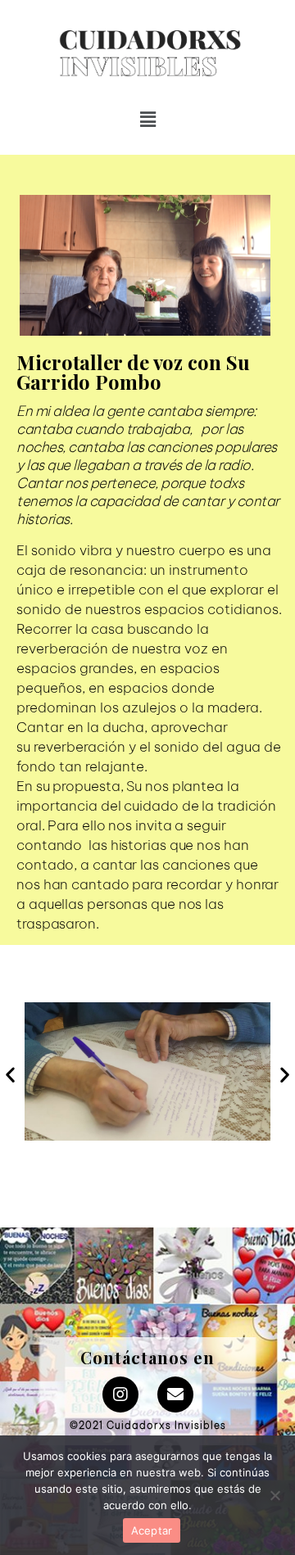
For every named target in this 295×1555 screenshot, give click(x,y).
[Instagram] (120, 1394)
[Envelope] (175, 1394)
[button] (130, 65)
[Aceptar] (274, 1495)
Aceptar (152, 1530)
